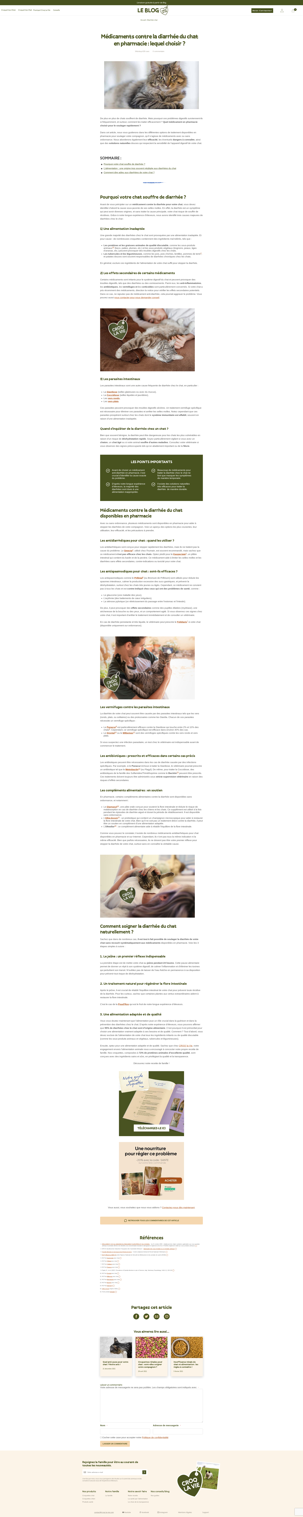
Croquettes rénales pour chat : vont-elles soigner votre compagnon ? (150, 1364)
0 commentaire (158, 51)
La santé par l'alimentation (138, 1499)
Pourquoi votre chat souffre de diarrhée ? (124, 164)
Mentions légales (185, 1512)
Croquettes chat (88, 1495)
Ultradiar (112, 1291)
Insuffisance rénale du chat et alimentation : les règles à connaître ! (186, 1364)
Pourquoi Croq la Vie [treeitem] (41, 10)
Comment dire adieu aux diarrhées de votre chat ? (129, 172)
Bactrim (109, 1282)
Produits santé (87, 1502)
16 (115, 826)
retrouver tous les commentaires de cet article (153, 1221)
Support (205, 1512)
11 (134, 732)
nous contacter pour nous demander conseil (136, 297)
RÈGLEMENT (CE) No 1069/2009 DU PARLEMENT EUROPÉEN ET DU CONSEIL (126, 1244)
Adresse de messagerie (167, 1425)
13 (178, 772)
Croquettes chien (88, 1499)
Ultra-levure (111, 818)
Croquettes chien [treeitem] (8, 10)
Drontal (109, 1273)
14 (118, 806)
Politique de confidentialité (155, 1437)
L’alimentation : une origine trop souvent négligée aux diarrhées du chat (140, 168)
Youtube (127, 1512)
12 (139, 769)
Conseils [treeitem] (56, 10)
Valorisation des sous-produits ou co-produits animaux (159, 1249)
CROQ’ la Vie (185, 1045)
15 (119, 817)
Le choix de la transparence (138, 1502)
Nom (103, 1425)
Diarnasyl (109, 1285)
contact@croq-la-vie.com (104, 1512)
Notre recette (133, 1495)
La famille (108, 1495)
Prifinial (109, 1261)
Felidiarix (109, 1264)
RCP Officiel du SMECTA (109, 1255)
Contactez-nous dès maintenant (178, 1207)
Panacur (111, 727)
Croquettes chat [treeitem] (25, 10)
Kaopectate (110, 1258)
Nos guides (155, 1495)
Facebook (145, 1512)
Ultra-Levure (105, 1288)
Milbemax (128, 733)
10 (116, 732)
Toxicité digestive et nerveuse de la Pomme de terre (117, 1252)
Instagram (163, 1512)
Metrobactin (131, 769)
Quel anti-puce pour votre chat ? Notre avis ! (115, 1363)
